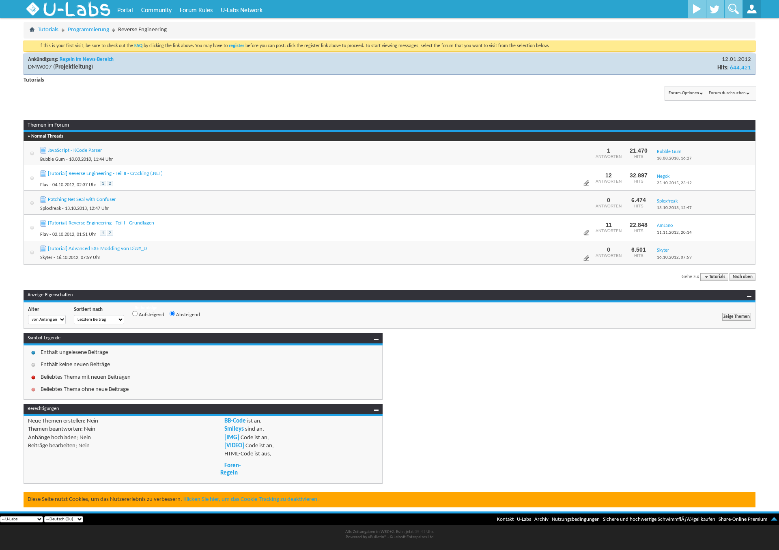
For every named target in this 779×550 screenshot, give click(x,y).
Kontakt (505, 519)
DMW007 (40, 67)
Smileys (234, 429)
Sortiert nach (88, 309)
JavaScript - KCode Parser (75, 150)
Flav (44, 185)
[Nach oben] (774, 519)
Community (156, 10)
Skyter (46, 257)
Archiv (541, 519)
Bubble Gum (52, 159)
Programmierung (88, 30)
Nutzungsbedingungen (576, 519)
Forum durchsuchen (727, 93)
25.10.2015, (674, 183)
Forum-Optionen (684, 93)
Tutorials (48, 30)
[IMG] (231, 438)
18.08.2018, (674, 158)
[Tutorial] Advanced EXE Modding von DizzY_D (97, 248)
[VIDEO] (234, 446)
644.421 (740, 68)
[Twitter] (715, 9)
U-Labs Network (242, 10)
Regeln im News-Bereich (87, 59)
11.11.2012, (674, 233)
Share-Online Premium (743, 519)
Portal (125, 10)
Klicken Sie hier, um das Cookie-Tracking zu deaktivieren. (251, 499)
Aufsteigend (151, 314)
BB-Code (235, 421)
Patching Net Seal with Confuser (82, 199)
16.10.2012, (674, 257)
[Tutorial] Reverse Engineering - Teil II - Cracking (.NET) (105, 173)
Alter (33, 309)
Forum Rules (196, 10)
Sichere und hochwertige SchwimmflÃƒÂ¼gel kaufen (659, 519)
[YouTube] (697, 9)
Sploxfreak (50, 208)
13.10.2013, (674, 208)
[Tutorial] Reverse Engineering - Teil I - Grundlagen (101, 223)
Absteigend (187, 314)
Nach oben (743, 277)
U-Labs (524, 519)
